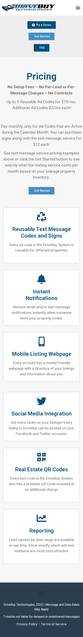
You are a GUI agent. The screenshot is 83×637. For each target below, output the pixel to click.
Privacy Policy (27, 624)
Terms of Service (54, 624)
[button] (78, 8)
